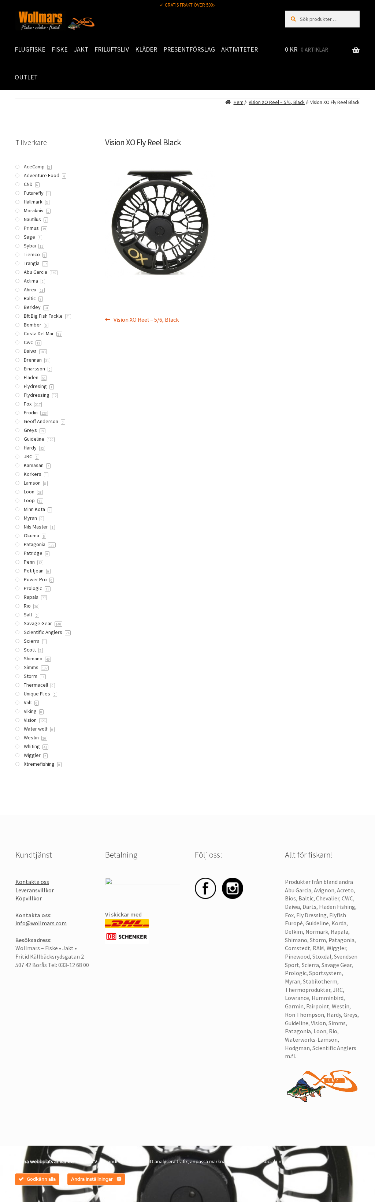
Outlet (26, 77)
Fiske (60, 49)
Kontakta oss (32, 881)
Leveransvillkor (34, 890)
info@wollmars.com (41, 923)
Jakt (81, 49)
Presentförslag (189, 49)
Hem (238, 102)
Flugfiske (30, 49)
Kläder (146, 49)
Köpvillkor (28, 898)
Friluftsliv (111, 49)
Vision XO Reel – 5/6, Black (277, 102)
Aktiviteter (239, 49)
